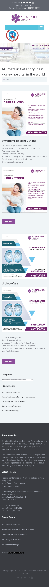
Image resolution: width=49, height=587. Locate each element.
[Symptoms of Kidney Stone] (24, 113)
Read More (8, 222)
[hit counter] (16, 553)
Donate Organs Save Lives (11, 406)
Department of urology (10, 411)
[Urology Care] (24, 256)
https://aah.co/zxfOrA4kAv (13, 483)
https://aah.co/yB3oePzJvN (14, 497)
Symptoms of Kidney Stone (19, 140)
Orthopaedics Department (11, 392)
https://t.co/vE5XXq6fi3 (12, 508)
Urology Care (10, 283)
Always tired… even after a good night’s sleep (18, 397)
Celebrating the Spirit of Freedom (14, 402)
